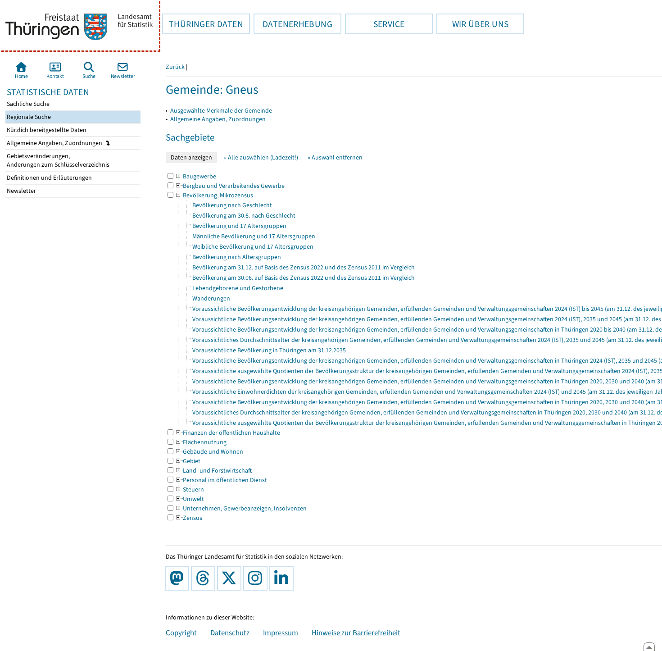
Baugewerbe (195, 176)
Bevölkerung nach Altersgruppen (236, 257)
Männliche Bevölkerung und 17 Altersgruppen (253, 236)
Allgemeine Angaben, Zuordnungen (55, 143)
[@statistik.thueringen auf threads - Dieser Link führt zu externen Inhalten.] (205, 578)
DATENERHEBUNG (293, 24)
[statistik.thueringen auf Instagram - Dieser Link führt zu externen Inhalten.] (257, 578)
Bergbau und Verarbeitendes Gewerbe (230, 186)
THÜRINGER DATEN (202, 24)
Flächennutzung (201, 442)
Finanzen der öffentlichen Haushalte (227, 432)
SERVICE (374, 24)
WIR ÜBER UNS (472, 24)
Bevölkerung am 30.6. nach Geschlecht (243, 215)
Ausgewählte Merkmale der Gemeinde (221, 110)
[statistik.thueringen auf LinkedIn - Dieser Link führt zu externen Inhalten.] (283, 578)
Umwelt (189, 499)
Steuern (189, 489)
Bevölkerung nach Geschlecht (232, 205)
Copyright (181, 632)
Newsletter (20, 191)
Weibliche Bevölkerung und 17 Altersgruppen (252, 246)
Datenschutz (229, 632)
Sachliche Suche (27, 104)
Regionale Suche (28, 117)
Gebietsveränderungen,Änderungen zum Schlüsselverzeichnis (57, 160)
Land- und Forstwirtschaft (213, 470)
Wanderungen (211, 298)
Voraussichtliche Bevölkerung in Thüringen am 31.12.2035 (269, 350)
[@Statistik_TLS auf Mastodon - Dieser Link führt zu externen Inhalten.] (179, 578)
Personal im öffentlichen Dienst (221, 480)
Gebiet (187, 461)
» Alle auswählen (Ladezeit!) (261, 157)
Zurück (175, 67)
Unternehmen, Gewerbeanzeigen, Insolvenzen (241, 508)
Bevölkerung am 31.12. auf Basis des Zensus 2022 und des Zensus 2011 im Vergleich (303, 267)
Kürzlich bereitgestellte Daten (45, 130)
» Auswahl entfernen (335, 157)
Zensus (188, 518)
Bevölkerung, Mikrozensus (214, 195)
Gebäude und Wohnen (209, 451)
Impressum (280, 632)
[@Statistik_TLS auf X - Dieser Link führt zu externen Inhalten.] (231, 578)
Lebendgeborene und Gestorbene (237, 288)
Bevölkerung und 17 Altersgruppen (239, 226)
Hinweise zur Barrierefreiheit (356, 632)
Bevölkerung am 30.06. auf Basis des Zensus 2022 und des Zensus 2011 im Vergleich (303, 277)
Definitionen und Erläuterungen (48, 177)
